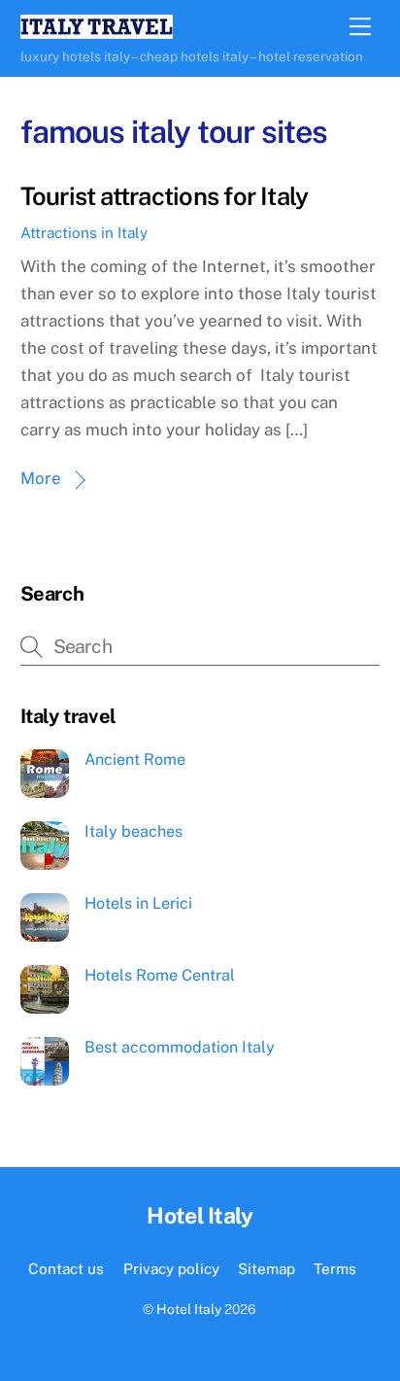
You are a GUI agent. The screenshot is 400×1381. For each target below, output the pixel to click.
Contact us (66, 1268)
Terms (335, 1268)
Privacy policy (171, 1268)
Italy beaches (133, 831)
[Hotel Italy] (96, 30)
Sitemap (266, 1268)
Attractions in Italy (84, 232)
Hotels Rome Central (159, 975)
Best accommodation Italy (179, 1047)
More (40, 478)
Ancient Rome (134, 759)
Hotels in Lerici (138, 903)
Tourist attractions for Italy (164, 196)
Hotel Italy (188, 1309)
